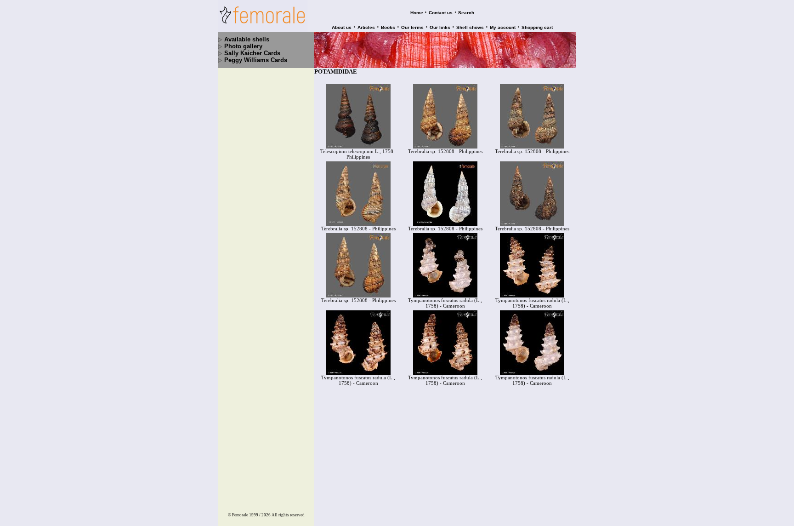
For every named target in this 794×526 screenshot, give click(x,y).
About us (342, 27)
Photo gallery (243, 46)
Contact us (441, 12)
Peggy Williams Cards (255, 60)
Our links (440, 27)
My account (503, 27)
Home (416, 12)
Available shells (246, 39)
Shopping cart (537, 27)
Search (466, 12)
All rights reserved (288, 515)
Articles (366, 27)
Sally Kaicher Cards (252, 53)
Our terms (412, 27)
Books (388, 27)
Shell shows (470, 27)
